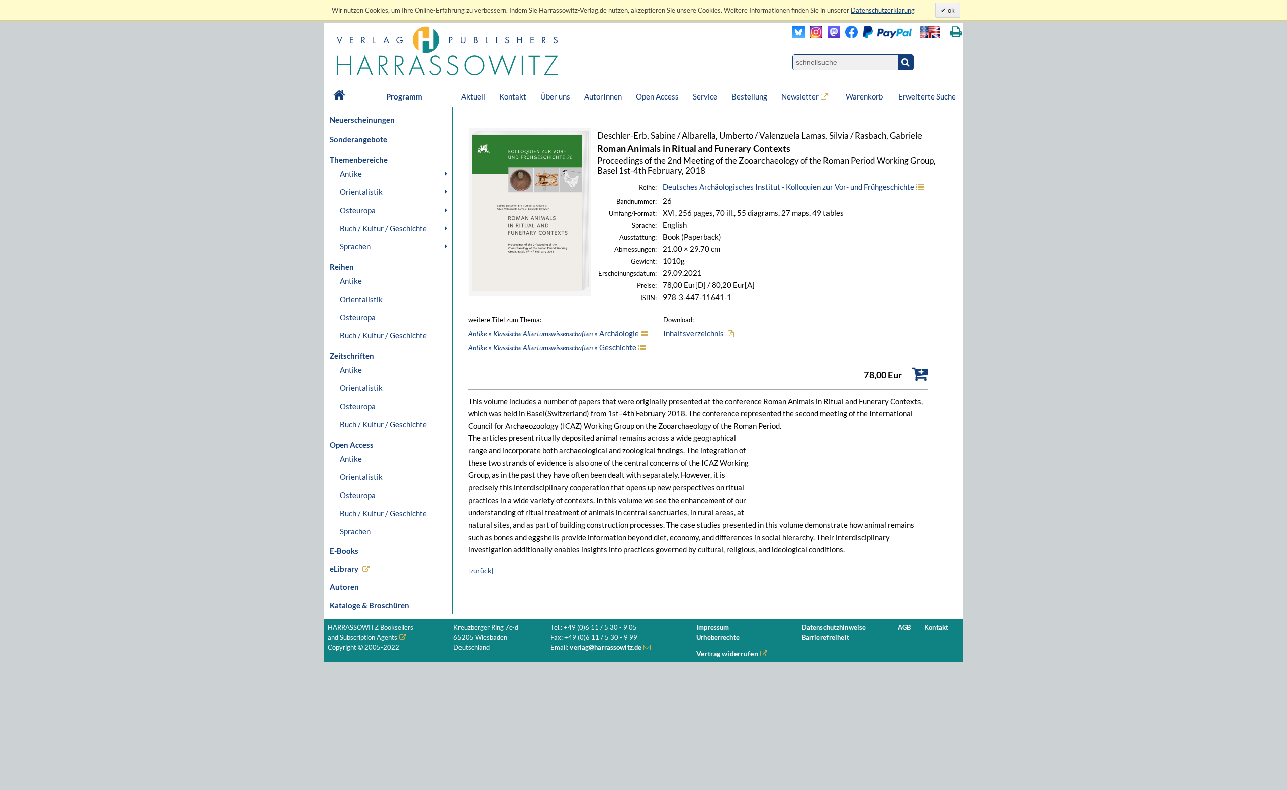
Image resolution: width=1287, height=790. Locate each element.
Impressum (712, 627)
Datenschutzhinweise (834, 627)
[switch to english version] (930, 32)
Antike (351, 173)
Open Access (657, 96)
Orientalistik (361, 191)
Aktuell (473, 96)
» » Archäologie (553, 333)
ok (950, 10)
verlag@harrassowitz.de (605, 647)
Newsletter (800, 96)
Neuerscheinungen (362, 119)
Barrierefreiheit (825, 637)
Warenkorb (865, 96)
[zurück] (480, 570)
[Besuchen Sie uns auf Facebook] (849, 35)
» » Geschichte (552, 347)
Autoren (344, 586)
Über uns (555, 96)
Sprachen (355, 246)
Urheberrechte (718, 637)
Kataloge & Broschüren (369, 605)
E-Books (344, 550)
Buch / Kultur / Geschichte (383, 228)
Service (705, 96)
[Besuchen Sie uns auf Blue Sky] (798, 35)
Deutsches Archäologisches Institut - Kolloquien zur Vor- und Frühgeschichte (788, 186)
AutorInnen (603, 96)
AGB (904, 627)
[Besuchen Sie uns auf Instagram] (813, 35)
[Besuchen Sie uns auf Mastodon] (831, 35)
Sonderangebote (358, 139)
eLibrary (344, 568)
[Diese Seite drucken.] (956, 32)
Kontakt (512, 96)
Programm (404, 96)
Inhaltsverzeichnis (693, 333)
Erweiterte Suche (927, 96)
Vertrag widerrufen (727, 653)
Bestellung (749, 96)
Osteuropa (358, 210)
